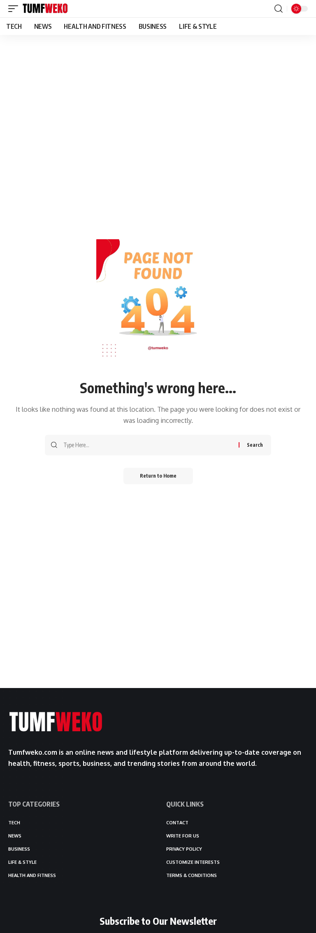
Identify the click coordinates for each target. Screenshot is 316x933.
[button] (15, 8)
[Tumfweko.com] (45, 8)
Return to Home (158, 476)
